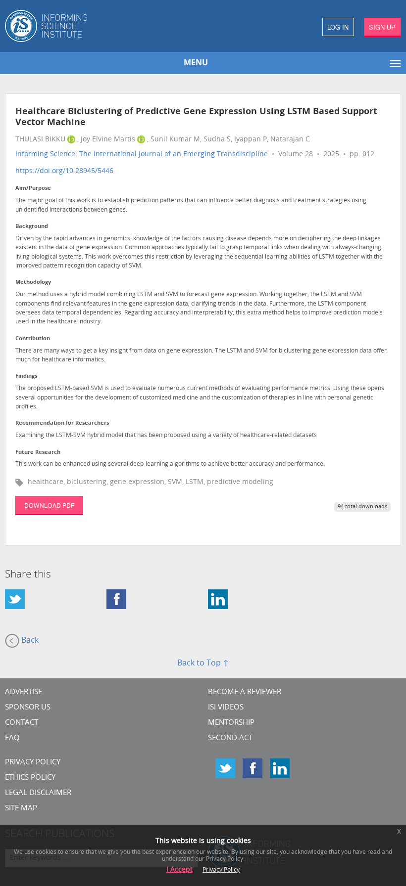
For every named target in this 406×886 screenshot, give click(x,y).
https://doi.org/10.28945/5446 (64, 171)
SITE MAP (21, 808)
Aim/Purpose (33, 188)
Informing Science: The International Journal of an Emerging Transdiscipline (141, 154)
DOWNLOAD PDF (49, 505)
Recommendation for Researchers (62, 423)
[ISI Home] (101, 26)
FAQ (12, 738)
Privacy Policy (32, 762)
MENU (196, 63)
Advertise (23, 692)
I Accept (179, 870)
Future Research (37, 452)
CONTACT (21, 723)
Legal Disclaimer (38, 793)
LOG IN (338, 27)
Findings (26, 376)
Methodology (33, 282)
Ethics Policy (30, 778)
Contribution (32, 339)
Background (31, 226)
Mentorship (231, 723)
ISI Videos (226, 707)
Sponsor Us (28, 707)
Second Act (230, 738)
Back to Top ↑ (203, 663)
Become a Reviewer (244, 692)
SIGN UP (382, 27)
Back (29, 641)
